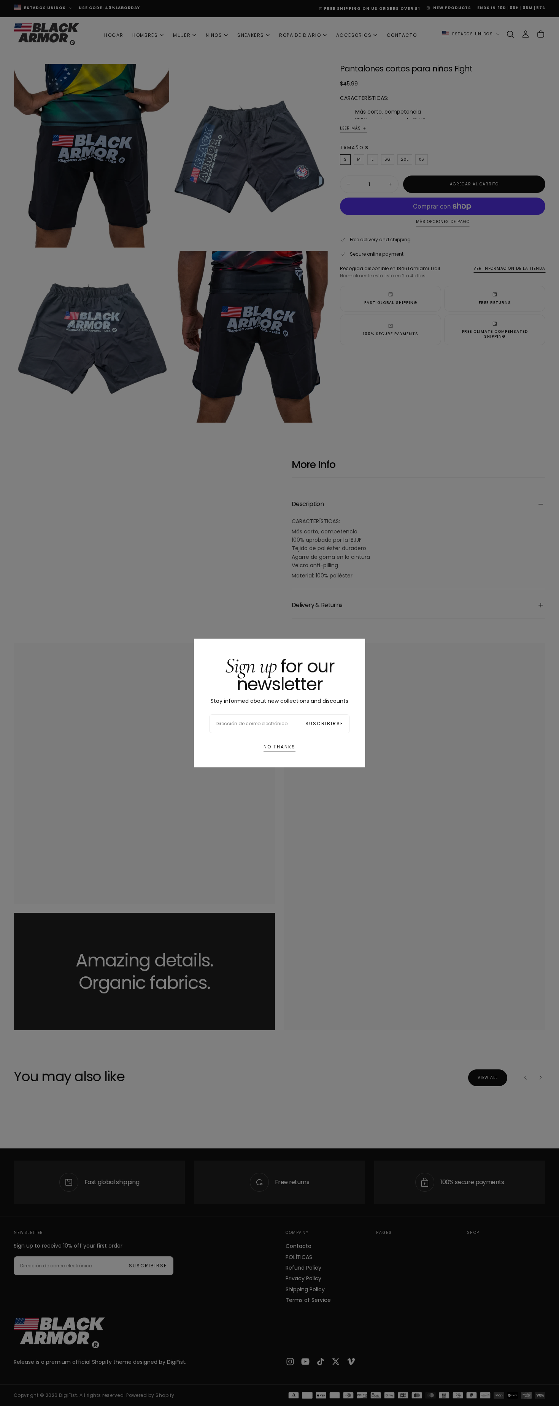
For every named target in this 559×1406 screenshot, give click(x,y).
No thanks (279, 746)
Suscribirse (324, 723)
